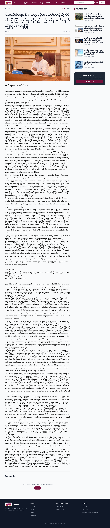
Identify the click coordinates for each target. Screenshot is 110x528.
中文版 (55, 2)
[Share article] (69, 32)
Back (8, 9)
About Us (84, 506)
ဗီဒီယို (41, 2)
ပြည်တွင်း (26, 2)
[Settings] (97, 2)
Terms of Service (60, 506)
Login (102, 2)
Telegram (33, 515)
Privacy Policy (60, 509)
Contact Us (85, 509)
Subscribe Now (89, 82)
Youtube (33, 506)
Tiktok (32, 509)
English (48, 2)
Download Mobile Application (90, 512)
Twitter (32, 512)
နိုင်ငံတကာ (34, 2)
